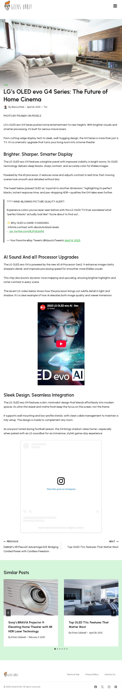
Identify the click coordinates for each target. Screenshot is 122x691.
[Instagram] (109, 687)
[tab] (55, 649)
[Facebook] (95, 687)
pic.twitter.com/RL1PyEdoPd (27, 231)
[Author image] (5, 107)
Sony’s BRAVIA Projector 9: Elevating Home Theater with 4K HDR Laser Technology (30, 627)
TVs (6, 85)
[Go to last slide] (8, 612)
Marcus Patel (17, 107)
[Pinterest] (115, 687)
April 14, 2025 (72, 240)
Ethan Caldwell (18, 637)
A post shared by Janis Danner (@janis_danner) (61, 528)
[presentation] (31, 597)
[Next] (113, 612)
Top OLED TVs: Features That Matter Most (92, 544)
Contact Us (110, 674)
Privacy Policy (92, 674)
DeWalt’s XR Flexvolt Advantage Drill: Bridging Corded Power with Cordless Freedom (31, 546)
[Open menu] (115, 6)
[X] (102, 687)
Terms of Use (73, 674)
